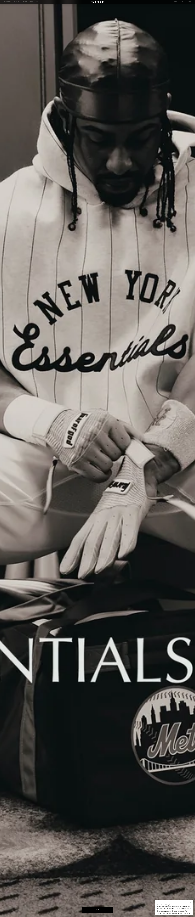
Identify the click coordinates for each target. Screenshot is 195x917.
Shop (97, 910)
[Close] (191, 902)
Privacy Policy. (187, 913)
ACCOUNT (183, 2)
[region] (174, 907)
